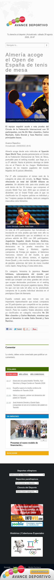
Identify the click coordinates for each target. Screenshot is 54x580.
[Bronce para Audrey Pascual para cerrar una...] (43, 438)
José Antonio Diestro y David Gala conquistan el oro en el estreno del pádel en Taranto (30, 405)
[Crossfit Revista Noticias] (27, 520)
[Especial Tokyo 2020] (27, 514)
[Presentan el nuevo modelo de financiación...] (43, 428)
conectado (29, 354)
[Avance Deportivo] (27, 21)
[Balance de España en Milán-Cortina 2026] (43, 433)
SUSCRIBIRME (39, 571)
